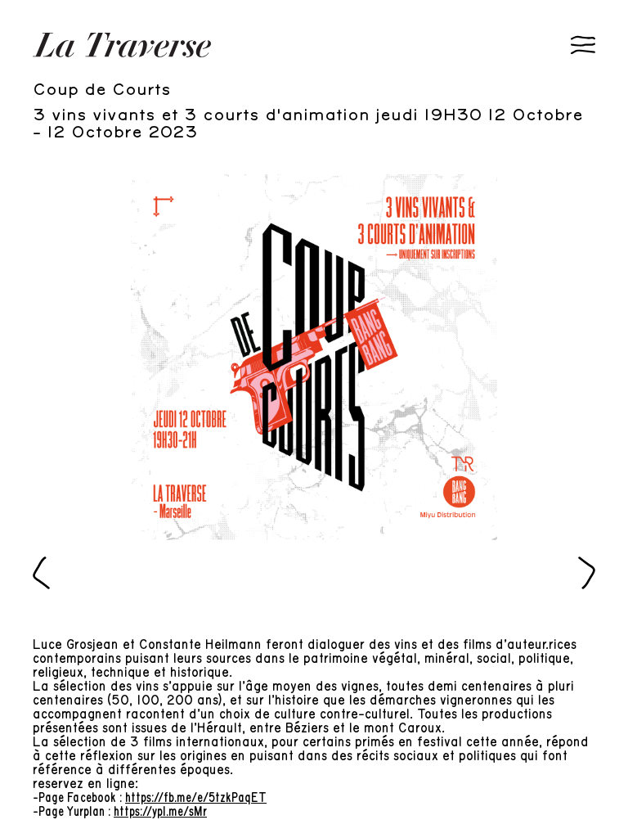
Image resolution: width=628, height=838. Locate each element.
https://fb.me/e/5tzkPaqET (196, 797)
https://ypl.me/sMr (160, 811)
